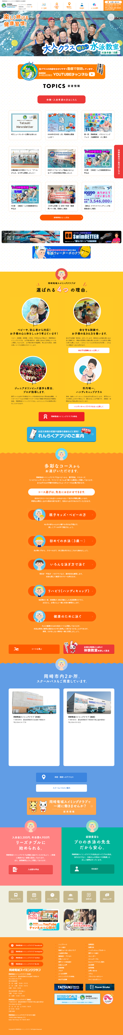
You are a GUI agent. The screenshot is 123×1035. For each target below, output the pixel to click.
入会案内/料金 (33, 869)
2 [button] (57, 58)
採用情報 (29, 4)
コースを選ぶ (37, 649)
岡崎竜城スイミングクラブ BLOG (27, 964)
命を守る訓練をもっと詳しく (89, 350)
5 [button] (66, 58)
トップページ (22, 4)
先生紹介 (94, 869)
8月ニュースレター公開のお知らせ (24, 134)
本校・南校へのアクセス (64, 777)
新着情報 (21, 6)
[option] (61, 33)
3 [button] (60, 58)
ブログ (28, 6)
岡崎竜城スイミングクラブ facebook (29, 945)
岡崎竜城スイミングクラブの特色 (64, 416)
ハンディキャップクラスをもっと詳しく (89, 406)
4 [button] (63, 58)
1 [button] (54, 58)
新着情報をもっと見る (61, 217)
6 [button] (69, 58)
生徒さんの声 (22, 9)
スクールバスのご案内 (61, 788)
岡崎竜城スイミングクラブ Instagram (29, 951)
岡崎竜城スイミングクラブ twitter (28, 958)
